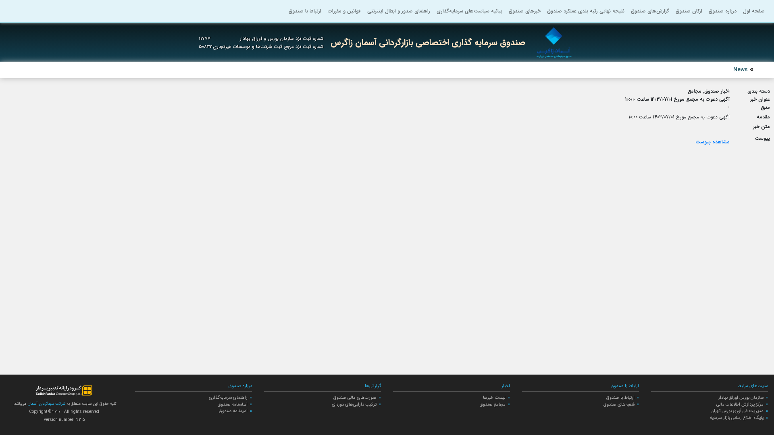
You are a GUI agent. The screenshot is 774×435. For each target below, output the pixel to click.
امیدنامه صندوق (233, 410)
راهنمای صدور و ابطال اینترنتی (398, 11)
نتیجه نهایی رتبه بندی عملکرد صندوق (585, 11)
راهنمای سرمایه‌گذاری (228, 397)
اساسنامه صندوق (233, 404)
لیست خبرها (494, 397)
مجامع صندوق (493, 404)
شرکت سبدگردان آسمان (45, 404)
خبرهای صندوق (525, 11)
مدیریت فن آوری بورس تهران (737, 410)
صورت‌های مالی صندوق (355, 397)
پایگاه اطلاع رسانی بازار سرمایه (737, 417)
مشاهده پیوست (712, 142)
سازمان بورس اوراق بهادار (741, 397)
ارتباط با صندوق (305, 11)
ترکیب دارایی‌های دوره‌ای (354, 404)
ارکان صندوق (689, 11)
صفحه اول (754, 11)
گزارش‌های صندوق (650, 11)
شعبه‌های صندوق (619, 404)
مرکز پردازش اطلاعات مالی (740, 404)
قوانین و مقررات (344, 11)
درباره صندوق (723, 11)
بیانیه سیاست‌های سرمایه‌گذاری (469, 11)
